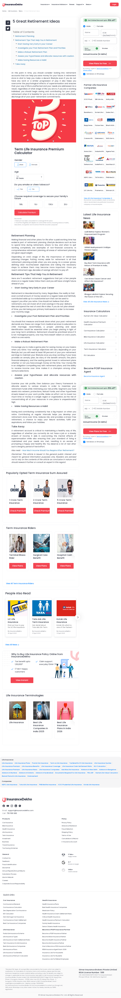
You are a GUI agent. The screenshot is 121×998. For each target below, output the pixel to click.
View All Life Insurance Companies (97, 198)
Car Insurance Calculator (94, 331)
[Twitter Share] (8, 28)
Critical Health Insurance (51, 917)
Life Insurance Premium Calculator (15, 956)
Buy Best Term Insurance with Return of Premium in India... (97, 264)
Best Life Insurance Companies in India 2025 (40, 727)
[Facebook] (3, 806)
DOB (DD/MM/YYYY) (109, 34)
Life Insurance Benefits (30, 766)
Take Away (20, 64)
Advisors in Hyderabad (44, 773)
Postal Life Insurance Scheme (13, 933)
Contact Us (6, 858)
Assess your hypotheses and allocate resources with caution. (46, 56)
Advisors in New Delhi (89, 769)
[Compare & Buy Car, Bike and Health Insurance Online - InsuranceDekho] (12, 5)
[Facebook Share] (8, 22)
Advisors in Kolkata (26, 773)
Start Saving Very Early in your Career (35, 44)
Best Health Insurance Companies (54, 907)
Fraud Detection (67, 829)
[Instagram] (11, 806)
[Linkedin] (15, 806)
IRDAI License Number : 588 (91, 972)
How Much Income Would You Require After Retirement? (48, 450)
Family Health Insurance (51, 923)
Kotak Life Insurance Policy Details (64, 621)
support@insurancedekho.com (21, 810)
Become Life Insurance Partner (53, 943)
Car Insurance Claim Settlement (14, 920)
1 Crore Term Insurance (16, 501)
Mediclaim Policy (48, 910)
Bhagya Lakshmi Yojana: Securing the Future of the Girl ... (98, 295)
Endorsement (33, 776)
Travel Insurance (8, 845)
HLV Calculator (100, 766)
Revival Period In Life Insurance (14, 776)
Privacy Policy (66, 823)
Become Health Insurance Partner (54, 940)
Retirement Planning (24, 36)
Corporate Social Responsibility (13, 884)
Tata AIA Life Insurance (28, 784)
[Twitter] (19, 806)
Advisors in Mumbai (9, 773)
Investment (6, 839)
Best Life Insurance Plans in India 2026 (64, 727)
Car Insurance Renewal (11, 904)
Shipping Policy (67, 832)
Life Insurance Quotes (102, 763)
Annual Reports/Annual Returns (13, 871)
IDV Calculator (8, 914)
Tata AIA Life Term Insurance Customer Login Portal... (40, 621)
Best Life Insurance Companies (14, 946)
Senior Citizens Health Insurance (53, 926)
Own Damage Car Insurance (13, 917)
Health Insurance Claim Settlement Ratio (57, 914)
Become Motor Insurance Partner (54, 937)
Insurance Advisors (59, 4)
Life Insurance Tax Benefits (12, 953)
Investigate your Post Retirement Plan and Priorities (41, 48)
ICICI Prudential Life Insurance (70, 784)
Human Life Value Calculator (95, 316)
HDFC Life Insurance (9, 784)
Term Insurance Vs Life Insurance (15, 943)
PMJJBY (90, 773)
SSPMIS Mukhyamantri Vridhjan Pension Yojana (97, 248)
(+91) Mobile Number (101, 40)
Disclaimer (6, 868)
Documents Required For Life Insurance (70, 773)
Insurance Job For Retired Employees (55, 959)
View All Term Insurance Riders (20, 583)
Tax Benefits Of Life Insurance (80, 763)
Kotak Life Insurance (91, 784)
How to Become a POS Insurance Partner (56, 946)
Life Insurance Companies (49, 769)
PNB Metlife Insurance (47, 784)
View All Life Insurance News (95, 302)
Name (87, 32)
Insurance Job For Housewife (52, 953)
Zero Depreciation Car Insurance (14, 910)
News (88, 4)
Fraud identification (9, 864)
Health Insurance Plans (50, 904)
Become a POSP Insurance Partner (54, 933)
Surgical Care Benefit (40, 556)
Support (79, 4)
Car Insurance (7, 823)
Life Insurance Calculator (94, 343)
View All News (11, 644)
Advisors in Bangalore (107, 769)
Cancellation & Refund (70, 839)
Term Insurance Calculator (95, 349)
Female (100, 26)
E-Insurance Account (69, 842)
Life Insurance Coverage (50, 766)
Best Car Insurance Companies (14, 923)
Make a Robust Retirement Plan (32, 52)
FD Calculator (89, 355)
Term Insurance (8, 835)
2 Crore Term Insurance (40, 501)
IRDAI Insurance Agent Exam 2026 (54, 949)
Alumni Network (7, 877)
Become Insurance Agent (94, 376)
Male (88, 26)
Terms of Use (66, 835)
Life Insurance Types (10, 937)
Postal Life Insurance (40, 763)
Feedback (5, 861)
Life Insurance (16, 722)
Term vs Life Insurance (58, 763)
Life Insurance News (29, 769)
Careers (5, 880)
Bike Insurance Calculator (94, 337)
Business (5, 842)
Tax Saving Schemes (10, 848)
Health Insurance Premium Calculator (95, 323)
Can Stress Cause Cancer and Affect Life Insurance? (97, 279)
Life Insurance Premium (11, 766)
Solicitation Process (9, 874)
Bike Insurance (7, 826)
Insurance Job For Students (52, 956)
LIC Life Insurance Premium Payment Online (16, 621)
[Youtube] (7, 806)
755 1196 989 (12, 813)
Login (114, 4)
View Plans (17, 565)
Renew (71, 4)
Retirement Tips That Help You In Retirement (36, 40)
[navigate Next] (77, 617)
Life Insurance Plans (22, 763)
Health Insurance (8, 829)
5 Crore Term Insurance (64, 501)
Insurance (44, 4)
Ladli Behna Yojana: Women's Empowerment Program (96, 233)
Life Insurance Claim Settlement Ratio (77, 766)
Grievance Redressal (69, 826)
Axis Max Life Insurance (70, 769)
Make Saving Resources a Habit (32, 60)
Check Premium (18, 510)
